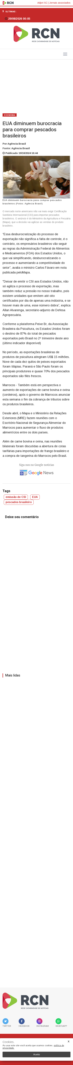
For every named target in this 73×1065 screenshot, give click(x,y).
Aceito (36, 1054)
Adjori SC (42, 2)
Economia (9, 115)
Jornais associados (59, 2)
